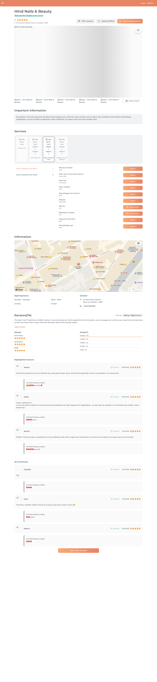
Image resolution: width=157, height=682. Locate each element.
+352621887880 (89, 317)
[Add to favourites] (138, 30)
